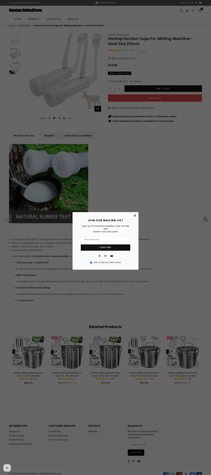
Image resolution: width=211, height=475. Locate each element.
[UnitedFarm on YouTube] (111, 256)
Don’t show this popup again (107, 263)
